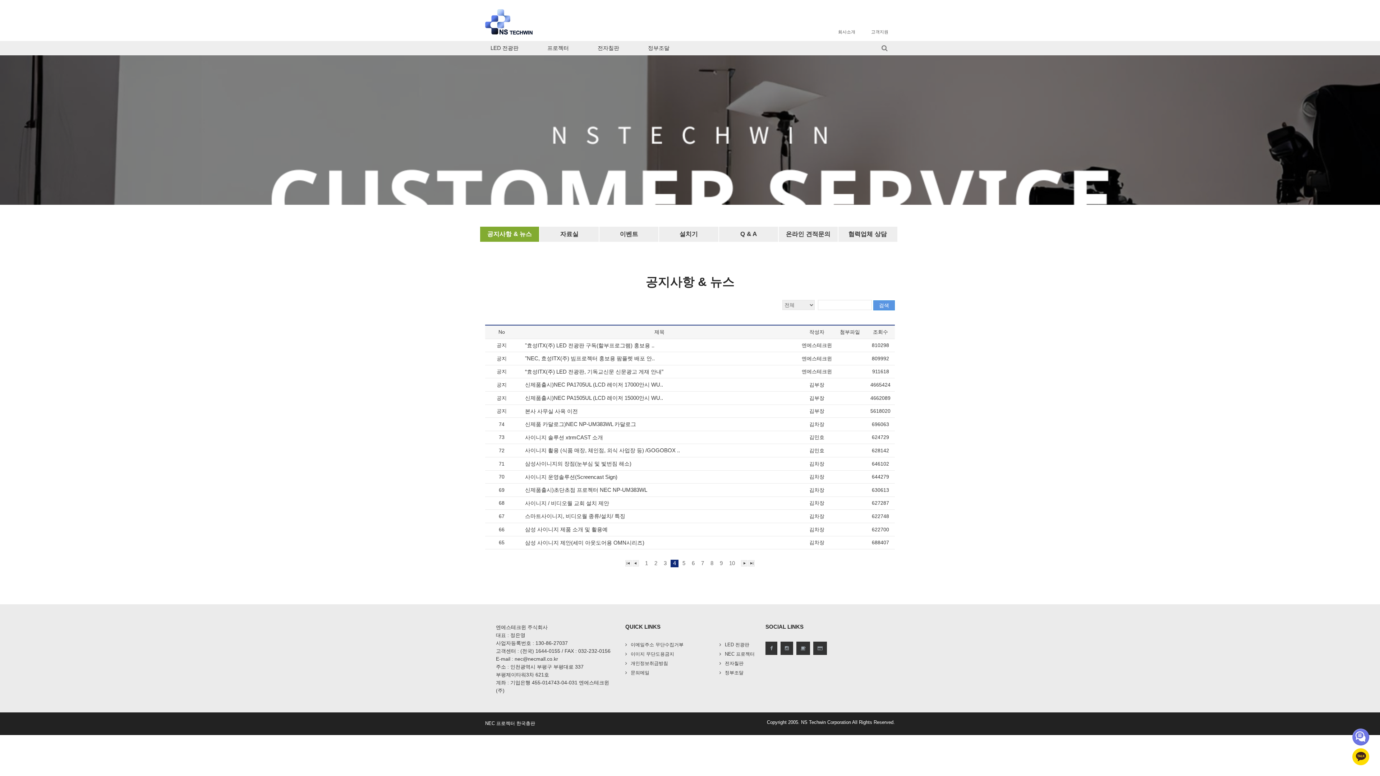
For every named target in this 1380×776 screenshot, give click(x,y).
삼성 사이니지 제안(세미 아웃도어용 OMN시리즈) (585, 543)
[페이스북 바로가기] (771, 648)
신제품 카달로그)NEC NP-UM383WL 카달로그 (581, 424)
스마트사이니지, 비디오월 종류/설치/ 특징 (576, 516)
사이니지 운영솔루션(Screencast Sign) (572, 477)
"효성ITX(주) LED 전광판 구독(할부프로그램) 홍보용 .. (590, 345)
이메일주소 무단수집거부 (657, 644)
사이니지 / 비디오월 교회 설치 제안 (568, 503)
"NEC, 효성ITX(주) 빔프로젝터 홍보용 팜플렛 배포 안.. (590, 358)
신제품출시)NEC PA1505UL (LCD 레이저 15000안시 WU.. (594, 398)
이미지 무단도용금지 (652, 654)
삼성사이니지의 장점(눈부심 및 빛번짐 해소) (579, 464)
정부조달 (659, 48)
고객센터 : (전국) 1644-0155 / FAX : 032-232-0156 (553, 651)
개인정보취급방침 (649, 663)
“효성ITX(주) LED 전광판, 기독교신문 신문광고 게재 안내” (595, 372)
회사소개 (846, 31)
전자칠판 (608, 48)
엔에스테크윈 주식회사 (522, 627)
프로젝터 (558, 48)
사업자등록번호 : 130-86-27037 (532, 643)
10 (732, 563)
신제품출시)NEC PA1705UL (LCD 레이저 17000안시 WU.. (594, 385)
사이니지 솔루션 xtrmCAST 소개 (564, 437)
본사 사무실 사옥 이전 (552, 411)
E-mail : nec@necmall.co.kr (527, 659)
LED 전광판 (505, 48)
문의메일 (640, 672)
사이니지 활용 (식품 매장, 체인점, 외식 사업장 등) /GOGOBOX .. (603, 450)
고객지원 (879, 31)
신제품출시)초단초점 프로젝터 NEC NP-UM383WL (587, 490)
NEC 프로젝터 (740, 654)
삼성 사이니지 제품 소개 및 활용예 (567, 529)
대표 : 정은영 (510, 635)
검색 (884, 305)
